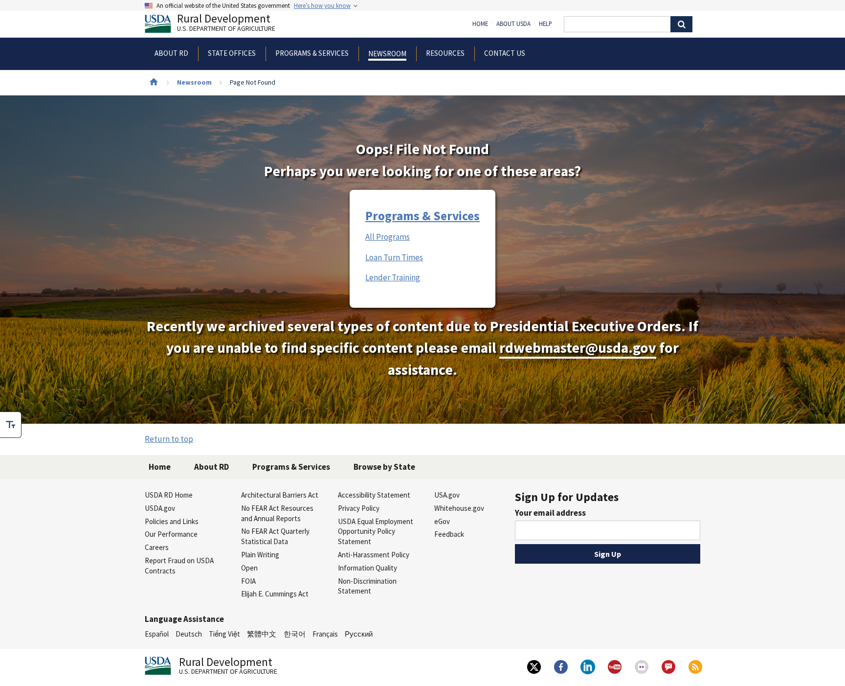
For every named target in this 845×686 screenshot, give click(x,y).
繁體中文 (261, 634)
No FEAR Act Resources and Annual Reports (277, 513)
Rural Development (226, 24)
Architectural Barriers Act (279, 495)
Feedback (449, 534)
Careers (157, 547)
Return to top (169, 439)
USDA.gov (160, 508)
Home (480, 24)
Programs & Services (422, 216)
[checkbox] (11, 425)
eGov (442, 521)
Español (157, 634)
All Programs (387, 236)
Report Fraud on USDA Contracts (179, 565)
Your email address (550, 512)
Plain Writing (260, 554)
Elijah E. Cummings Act (275, 593)
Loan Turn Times (394, 257)
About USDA (513, 24)
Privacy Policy (358, 508)
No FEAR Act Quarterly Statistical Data (275, 536)
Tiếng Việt (224, 634)
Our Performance (171, 534)
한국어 (295, 634)
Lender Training (392, 277)
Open (249, 567)
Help (545, 24)
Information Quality (367, 567)
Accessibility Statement (374, 495)
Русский (359, 634)
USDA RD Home (169, 495)
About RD (211, 466)
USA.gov (447, 495)
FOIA (248, 581)
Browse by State (384, 466)
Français (325, 634)
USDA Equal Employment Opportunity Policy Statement (375, 532)
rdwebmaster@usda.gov (577, 348)
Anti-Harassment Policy (373, 554)
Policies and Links (172, 521)
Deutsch (189, 634)
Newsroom (194, 82)
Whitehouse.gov (459, 508)
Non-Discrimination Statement (367, 586)
